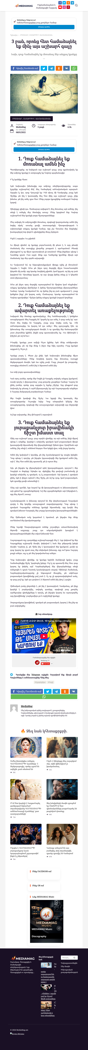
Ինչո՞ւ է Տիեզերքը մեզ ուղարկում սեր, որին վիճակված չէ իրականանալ (61, 764)
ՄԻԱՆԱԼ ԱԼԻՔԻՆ (44, 27)
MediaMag (27, 706)
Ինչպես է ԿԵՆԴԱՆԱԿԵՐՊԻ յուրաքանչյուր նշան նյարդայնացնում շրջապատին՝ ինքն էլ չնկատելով (24, 852)
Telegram (35, 674)
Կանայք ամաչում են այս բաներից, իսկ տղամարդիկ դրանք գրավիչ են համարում (60, 850)
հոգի (51, 682)
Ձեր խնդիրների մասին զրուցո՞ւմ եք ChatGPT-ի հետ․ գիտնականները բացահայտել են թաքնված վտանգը (62, 807)
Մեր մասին (65, 966)
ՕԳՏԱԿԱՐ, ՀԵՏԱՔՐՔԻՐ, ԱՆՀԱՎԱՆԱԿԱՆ (31, 118)
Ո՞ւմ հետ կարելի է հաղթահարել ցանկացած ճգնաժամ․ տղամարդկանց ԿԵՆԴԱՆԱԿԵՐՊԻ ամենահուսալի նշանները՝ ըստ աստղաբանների (25, 808)
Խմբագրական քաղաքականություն (69, 970)
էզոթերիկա (40, 682)
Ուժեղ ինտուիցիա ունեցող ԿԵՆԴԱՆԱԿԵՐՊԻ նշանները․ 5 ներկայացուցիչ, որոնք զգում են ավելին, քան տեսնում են (24, 765)
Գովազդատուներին (69, 963)
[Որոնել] (74, 958)
